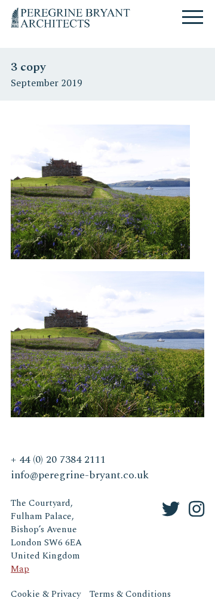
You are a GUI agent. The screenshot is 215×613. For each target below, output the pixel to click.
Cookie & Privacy (46, 594)
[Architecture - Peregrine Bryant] (70, 12)
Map (20, 569)
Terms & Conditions (130, 594)
